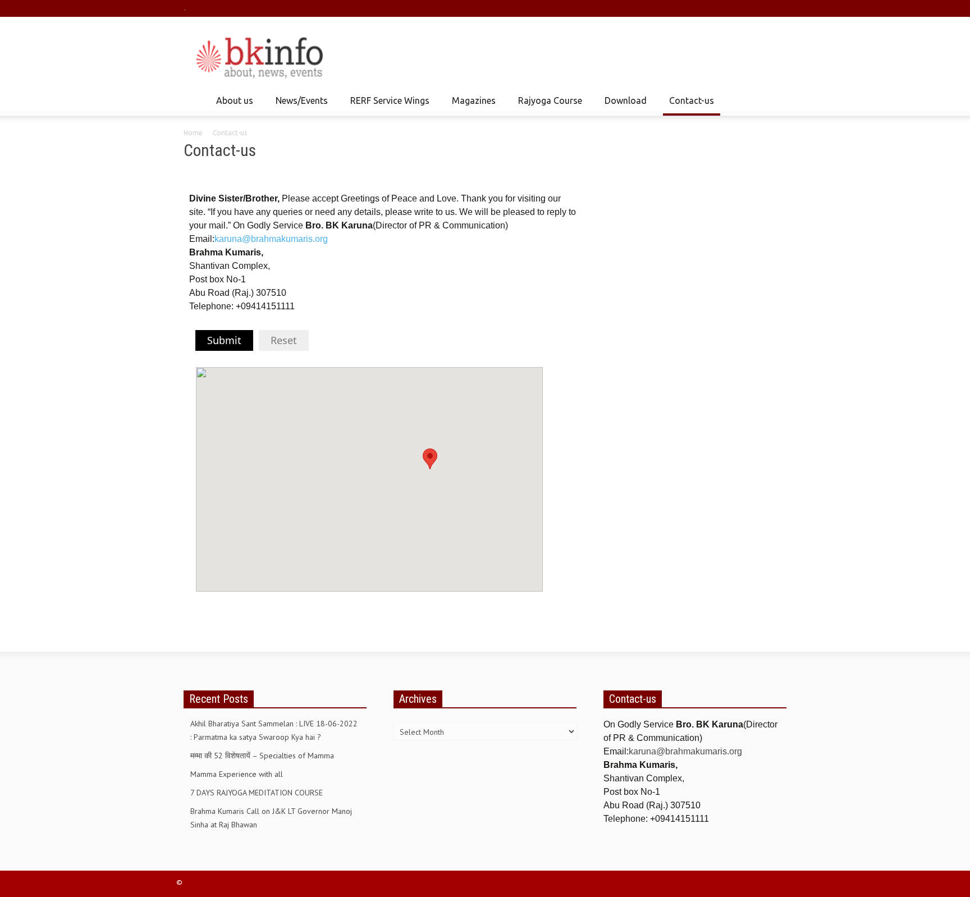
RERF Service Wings (386, 105)
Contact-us (691, 100)
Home (193, 132)
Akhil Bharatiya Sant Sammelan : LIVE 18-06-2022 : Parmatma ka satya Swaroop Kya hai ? (274, 730)
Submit (224, 340)
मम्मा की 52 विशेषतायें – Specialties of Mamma (262, 755)
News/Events (298, 105)
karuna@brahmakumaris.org (271, 239)
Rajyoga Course (547, 105)
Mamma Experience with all (236, 774)
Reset (284, 340)
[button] (775, 99)
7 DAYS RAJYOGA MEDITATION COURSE (256, 793)
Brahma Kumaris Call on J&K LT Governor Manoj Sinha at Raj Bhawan (271, 818)
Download (622, 105)
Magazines (471, 105)
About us (231, 105)
